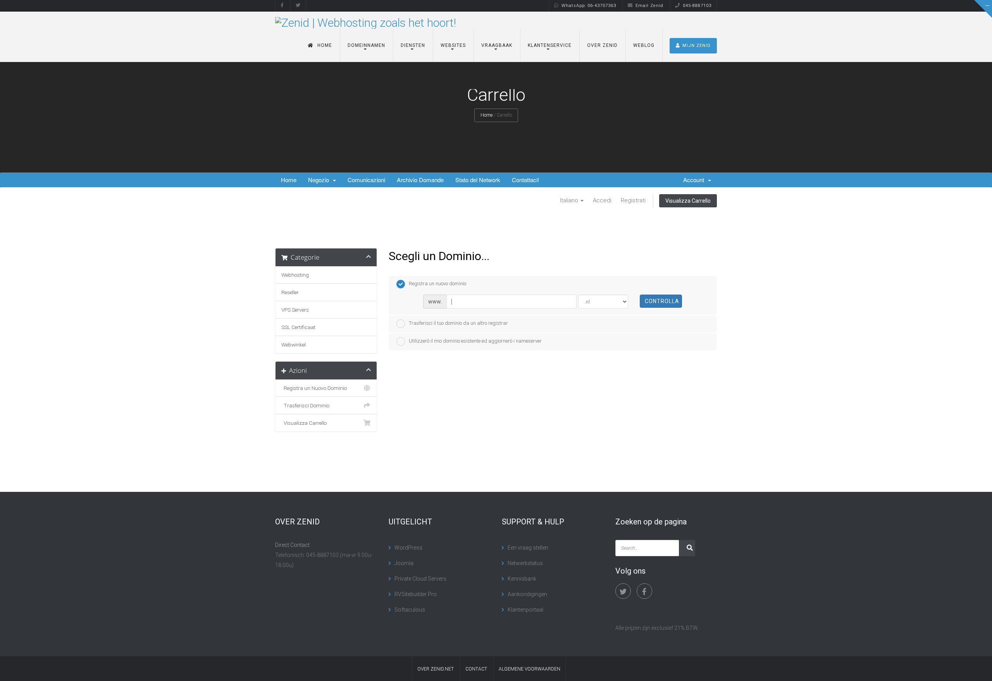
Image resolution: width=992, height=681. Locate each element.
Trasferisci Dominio (305, 405)
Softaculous (409, 610)
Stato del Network (477, 180)
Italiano (570, 200)
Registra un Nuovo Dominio (314, 388)
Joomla (403, 563)
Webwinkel (293, 344)
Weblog (643, 45)
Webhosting (295, 275)
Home (324, 45)
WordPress (408, 548)
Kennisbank (522, 579)
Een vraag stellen (528, 548)
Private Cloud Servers (420, 579)
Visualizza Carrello (688, 201)
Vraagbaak (496, 45)
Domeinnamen (366, 45)
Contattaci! (525, 180)
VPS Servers (295, 310)
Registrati (633, 200)
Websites (453, 45)
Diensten (413, 45)
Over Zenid (602, 45)
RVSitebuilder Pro (415, 594)
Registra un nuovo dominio (437, 283)
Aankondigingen (527, 594)
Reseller (290, 292)
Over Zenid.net (435, 669)
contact (476, 669)
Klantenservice (550, 45)
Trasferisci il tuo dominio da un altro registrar (458, 323)
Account (695, 180)
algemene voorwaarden (529, 669)
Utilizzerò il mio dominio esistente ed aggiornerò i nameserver (475, 341)
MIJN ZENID (696, 45)
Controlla (662, 301)
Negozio (320, 180)
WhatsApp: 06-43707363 (588, 5)
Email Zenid (649, 5)
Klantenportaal (525, 610)
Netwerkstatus (525, 563)
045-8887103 (697, 5)
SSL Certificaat (298, 327)
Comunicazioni (366, 180)
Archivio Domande (420, 180)
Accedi (602, 200)
